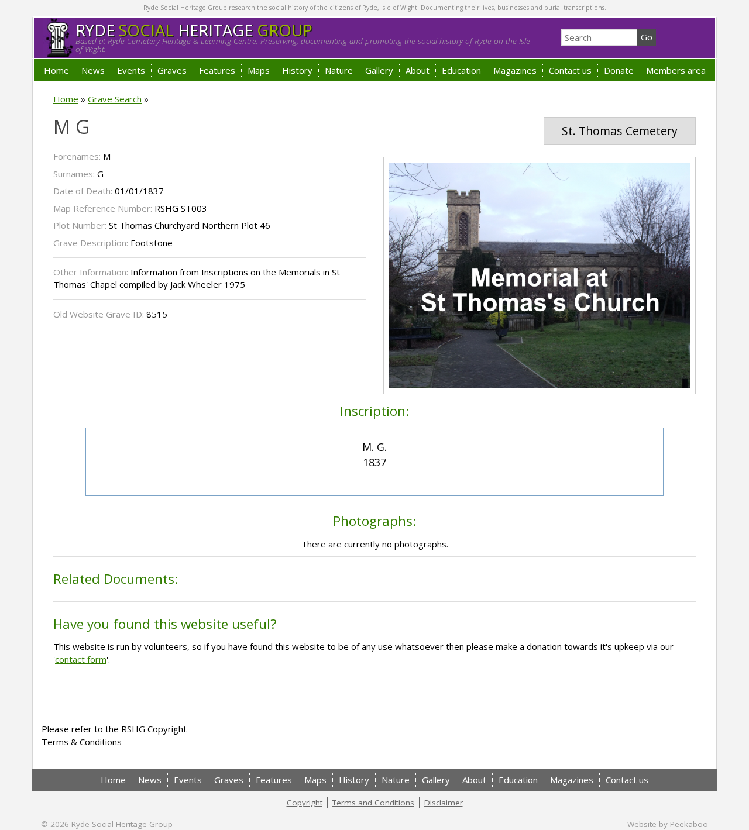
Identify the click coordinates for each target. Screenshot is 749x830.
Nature (339, 70)
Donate (619, 70)
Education (461, 70)
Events (131, 70)
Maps (259, 70)
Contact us (570, 70)
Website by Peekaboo (667, 824)
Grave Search (115, 99)
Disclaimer (443, 802)
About (418, 70)
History (297, 70)
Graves (172, 70)
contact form (80, 659)
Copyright (304, 802)
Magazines (515, 70)
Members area (676, 70)
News (93, 70)
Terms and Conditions (373, 802)
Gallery (379, 70)
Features (217, 70)
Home (56, 70)
